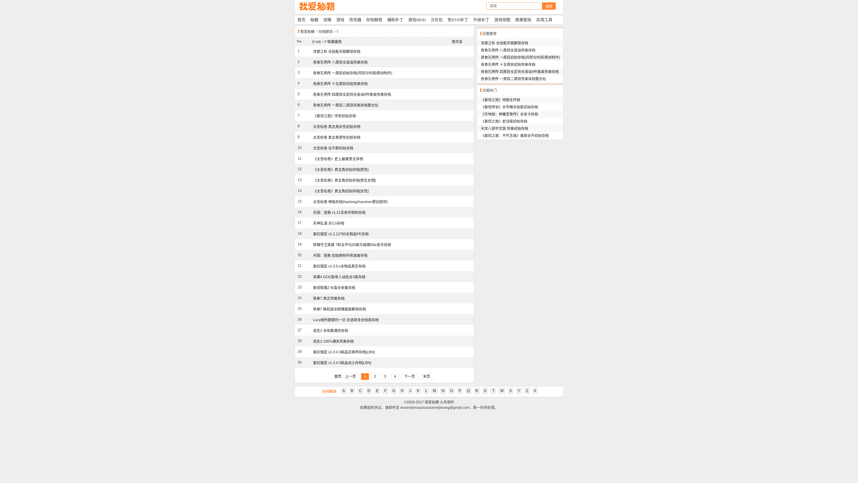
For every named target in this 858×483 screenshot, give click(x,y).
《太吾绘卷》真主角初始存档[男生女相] (344, 180)
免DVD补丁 (458, 20)
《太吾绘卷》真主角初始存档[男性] (340, 170)
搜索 (549, 6)
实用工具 (544, 20)
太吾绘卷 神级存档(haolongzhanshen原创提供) (350, 202)
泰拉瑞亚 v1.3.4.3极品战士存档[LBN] (342, 363)
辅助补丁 (395, 20)
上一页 (350, 376)
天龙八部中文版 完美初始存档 (504, 128)
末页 (426, 376)
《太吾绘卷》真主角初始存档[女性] (340, 191)
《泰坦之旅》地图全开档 (500, 100)
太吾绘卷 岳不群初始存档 (333, 148)
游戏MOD (417, 20)
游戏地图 (502, 20)
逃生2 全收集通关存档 (330, 331)
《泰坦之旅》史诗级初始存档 (504, 121)
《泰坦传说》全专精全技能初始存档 (509, 107)
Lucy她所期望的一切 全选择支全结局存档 (346, 320)
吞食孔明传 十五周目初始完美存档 (340, 84)
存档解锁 (374, 20)
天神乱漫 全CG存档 (328, 223)
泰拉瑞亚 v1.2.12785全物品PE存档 (341, 234)
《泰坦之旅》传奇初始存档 (334, 116)
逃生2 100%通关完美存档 (333, 341)
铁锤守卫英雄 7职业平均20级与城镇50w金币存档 (352, 245)
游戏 (340, 20)
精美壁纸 (523, 20)
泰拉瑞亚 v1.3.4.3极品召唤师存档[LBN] (344, 352)
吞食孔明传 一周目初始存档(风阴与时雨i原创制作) (352, 73)
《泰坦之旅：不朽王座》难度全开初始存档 (515, 136)
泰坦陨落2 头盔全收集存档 (334, 288)
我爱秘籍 (307, 32)
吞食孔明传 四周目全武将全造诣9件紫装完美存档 (352, 94)
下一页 (409, 376)
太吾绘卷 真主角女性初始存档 (336, 127)
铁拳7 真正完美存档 (329, 298)
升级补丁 (481, 20)
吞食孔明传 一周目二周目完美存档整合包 (345, 105)
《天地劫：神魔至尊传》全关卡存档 (509, 114)
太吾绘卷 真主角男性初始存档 (336, 137)
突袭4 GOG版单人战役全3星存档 (339, 277)
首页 (301, 20)
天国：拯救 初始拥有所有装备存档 (340, 255)
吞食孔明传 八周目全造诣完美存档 (340, 62)
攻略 (327, 20)
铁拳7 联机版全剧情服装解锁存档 (339, 309)
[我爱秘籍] (317, 6)
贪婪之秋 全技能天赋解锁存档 (336, 51)
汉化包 (437, 20)
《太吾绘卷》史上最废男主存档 (338, 159)
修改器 (355, 20)
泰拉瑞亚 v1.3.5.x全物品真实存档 (339, 266)
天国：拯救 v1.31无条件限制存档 (339, 212)
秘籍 (314, 20)
